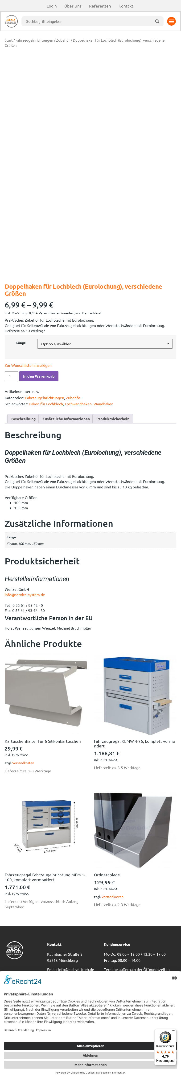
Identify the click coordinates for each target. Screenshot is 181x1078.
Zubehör (63, 40)
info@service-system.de (25, 594)
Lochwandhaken (78, 403)
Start (9, 40)
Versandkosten (23, 763)
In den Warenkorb (39, 376)
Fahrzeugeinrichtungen (34, 40)
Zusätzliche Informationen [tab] (66, 418)
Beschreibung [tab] (23, 418)
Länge (21, 342)
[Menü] (173, 1031)
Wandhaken (103, 403)
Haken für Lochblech (46, 403)
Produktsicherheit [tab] (112, 418)
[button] (171, 21)
